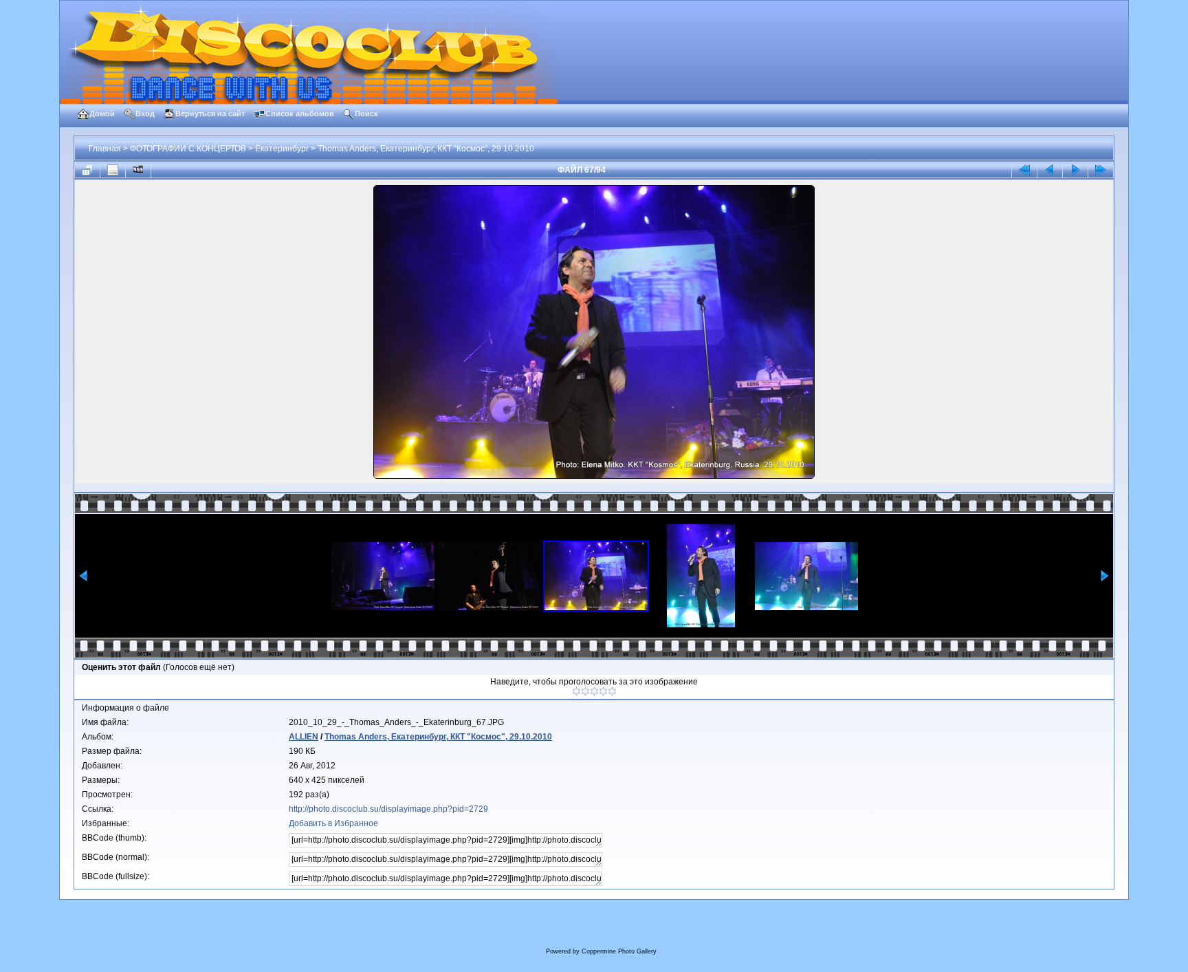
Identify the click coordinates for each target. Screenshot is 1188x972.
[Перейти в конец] (1100, 169)
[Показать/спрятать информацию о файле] (112, 169)
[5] (612, 691)
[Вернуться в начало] (1024, 169)
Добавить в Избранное (333, 823)
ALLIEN (303, 737)
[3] (594, 691)
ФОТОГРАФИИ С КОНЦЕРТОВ (188, 148)
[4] (603, 691)
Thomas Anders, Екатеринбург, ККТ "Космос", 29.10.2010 (426, 148)
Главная (105, 148)
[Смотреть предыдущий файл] (1049, 169)
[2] (585, 691)
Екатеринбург (282, 148)
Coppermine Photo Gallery (619, 951)
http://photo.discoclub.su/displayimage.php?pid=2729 (388, 809)
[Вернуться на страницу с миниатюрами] (87, 169)
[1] (576, 691)
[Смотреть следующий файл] (1075, 169)
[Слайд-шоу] (138, 169)
